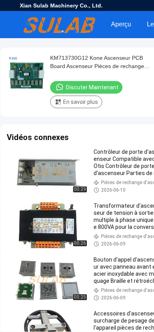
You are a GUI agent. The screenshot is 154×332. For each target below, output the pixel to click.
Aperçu (121, 24)
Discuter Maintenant (92, 87)
